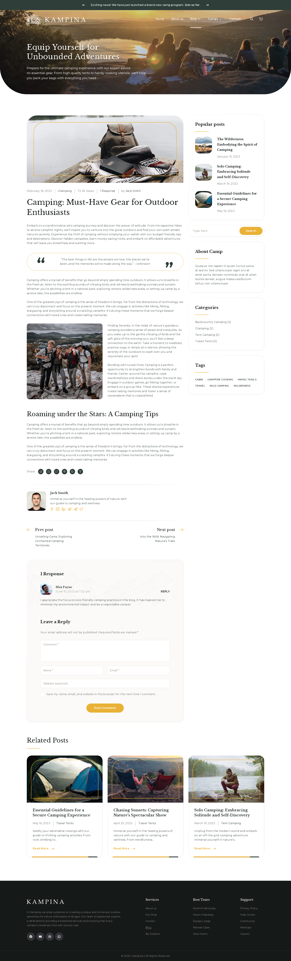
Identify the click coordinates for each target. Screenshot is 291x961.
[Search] (251, 19)
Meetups (245, 927)
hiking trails (247, 379)
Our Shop (151, 914)
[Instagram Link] (57, 509)
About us (177, 19)
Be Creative (153, 933)
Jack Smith (133, 191)
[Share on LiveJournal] (72, 471)
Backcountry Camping (211, 322)
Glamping (65, 191)
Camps (213, 19)
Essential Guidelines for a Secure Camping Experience (237, 199)
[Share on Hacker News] (80, 471)
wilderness (242, 385)
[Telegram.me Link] (75, 509)
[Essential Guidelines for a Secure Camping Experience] (203, 199)
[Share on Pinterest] (64, 471)
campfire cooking (220, 379)
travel (200, 385)
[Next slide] (207, 5)
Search (251, 230)
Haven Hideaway (203, 914)
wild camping (219, 385)
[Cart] (260, 19)
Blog (193, 19)
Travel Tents (204, 341)
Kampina (137, 955)
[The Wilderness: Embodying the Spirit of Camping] (203, 145)
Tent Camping (205, 334)
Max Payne (64, 587)
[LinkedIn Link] (63, 509)
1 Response (107, 191)
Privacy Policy (248, 908)
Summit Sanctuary (204, 908)
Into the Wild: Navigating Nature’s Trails (157, 539)
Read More (43, 848)
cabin (199, 379)
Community (247, 921)
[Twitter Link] (81, 509)
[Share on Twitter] (56, 471)
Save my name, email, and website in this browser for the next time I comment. (101, 694)
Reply (165, 591)
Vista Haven (200, 933)
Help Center (247, 914)
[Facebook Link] (52, 509)
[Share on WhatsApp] (48, 471)
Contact (235, 19)
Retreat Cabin (201, 927)
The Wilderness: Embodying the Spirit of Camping (237, 144)
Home (159, 19)
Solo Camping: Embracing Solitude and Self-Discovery (234, 172)
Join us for (192, 5)
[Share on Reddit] (40, 471)
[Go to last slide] (83, 5)
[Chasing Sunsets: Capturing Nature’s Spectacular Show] (145, 779)
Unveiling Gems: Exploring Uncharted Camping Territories (53, 541)
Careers (245, 933)
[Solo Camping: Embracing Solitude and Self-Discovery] (203, 172)
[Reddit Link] (69, 509)
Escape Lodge (202, 921)
